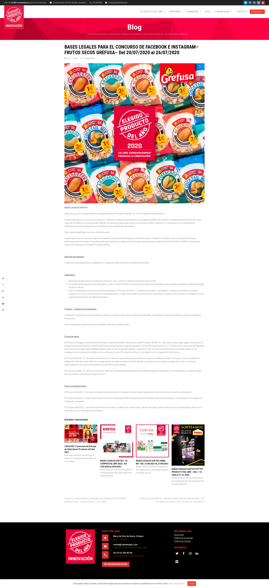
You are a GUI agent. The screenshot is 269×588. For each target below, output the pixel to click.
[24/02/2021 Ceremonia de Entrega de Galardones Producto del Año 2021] (80, 433)
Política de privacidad (183, 538)
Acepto (192, 584)
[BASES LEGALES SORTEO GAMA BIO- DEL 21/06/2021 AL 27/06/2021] (152, 440)
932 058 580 (97, 3)
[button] (3, 278)
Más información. (177, 583)
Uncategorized (88, 58)
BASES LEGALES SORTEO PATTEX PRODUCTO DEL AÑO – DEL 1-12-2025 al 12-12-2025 (187, 472)
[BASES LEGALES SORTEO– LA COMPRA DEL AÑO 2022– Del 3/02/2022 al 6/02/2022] (116, 440)
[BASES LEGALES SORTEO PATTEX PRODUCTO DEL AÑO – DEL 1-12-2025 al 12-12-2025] (188, 445)
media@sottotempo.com (117, 3)
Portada (83, 34)
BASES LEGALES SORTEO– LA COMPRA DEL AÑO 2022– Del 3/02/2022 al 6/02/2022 (113, 464)
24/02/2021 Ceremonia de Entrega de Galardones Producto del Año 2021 (80, 449)
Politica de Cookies (182, 541)
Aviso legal (179, 535)
